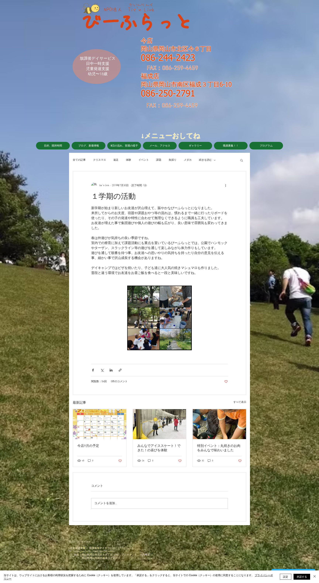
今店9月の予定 (88, 446)
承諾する (302, 576)
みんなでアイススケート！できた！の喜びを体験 (159, 448)
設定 (285, 576)
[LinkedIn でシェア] (111, 370)
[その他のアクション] (225, 185)
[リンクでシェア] (120, 370)
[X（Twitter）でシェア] (102, 370)
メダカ (188, 160)
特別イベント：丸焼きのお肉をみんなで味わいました (218, 448)
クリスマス (99, 160)
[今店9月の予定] (99, 424)
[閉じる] (314, 576)
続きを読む (205, 160)
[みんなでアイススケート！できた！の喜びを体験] (159, 424)
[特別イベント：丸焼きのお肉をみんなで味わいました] (219, 424)
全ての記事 (79, 160)
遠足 (116, 160)
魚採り (172, 160)
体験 (128, 160)
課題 (158, 160)
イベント (143, 160)
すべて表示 (239, 402)
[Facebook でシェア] (93, 370)
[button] (241, 160)
